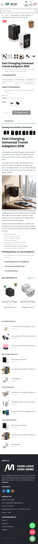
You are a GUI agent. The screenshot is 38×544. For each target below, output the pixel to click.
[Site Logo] (11, 4)
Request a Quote (11, 307)
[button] (4, 36)
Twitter (8, 491)
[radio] (11, 103)
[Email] (32, 532)
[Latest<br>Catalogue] (26, 2)
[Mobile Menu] (2, 4)
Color (4, 102)
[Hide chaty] (32, 539)
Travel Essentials (21, 98)
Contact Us (5, 523)
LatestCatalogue (26, 5)
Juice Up (6, 300)
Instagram (12, 491)
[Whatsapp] (32, 525)
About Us (4, 520)
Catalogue (5, 529)
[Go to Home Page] (2, 15)
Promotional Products (8, 526)
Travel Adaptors (12, 98)
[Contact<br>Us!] (31, 2)
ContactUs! (31, 5)
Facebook (4, 491)
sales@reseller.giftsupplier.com (14, 503)
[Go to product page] (10, 290)
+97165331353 (10, 506)
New (23, 283)
